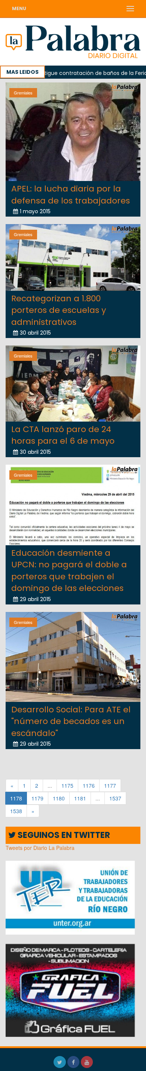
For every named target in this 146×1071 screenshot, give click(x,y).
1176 (89, 785)
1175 (67, 785)
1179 (37, 798)
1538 (16, 811)
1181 (80, 798)
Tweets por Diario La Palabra (40, 847)
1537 (115, 798)
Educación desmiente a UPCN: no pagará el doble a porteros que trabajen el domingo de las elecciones (69, 570)
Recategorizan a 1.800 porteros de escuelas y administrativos (58, 310)
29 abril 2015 (35, 599)
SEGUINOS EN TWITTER (63, 835)
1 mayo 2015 (35, 211)
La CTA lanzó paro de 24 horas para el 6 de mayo (63, 435)
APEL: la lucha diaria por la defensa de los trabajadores (70, 194)
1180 (59, 798)
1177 (110, 785)
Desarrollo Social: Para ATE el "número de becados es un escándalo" (71, 721)
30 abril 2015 (35, 333)
